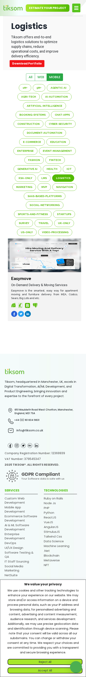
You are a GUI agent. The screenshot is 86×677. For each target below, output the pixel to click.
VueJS (48, 522)
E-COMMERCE (32, 141)
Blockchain (51, 555)
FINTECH (55, 160)
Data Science (54, 541)
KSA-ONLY (25, 178)
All (30, 77)
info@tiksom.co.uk (29, 430)
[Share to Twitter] (21, 314)
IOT (69, 168)
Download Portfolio (27, 63)
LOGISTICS (63, 178)
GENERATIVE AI (27, 168)
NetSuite (11, 575)
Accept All (45, 670)
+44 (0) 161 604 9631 (26, 420)
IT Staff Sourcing (17, 561)
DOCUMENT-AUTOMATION (44, 132)
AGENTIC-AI (58, 87)
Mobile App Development (15, 509)
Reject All (45, 662)
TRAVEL (43, 223)
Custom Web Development (15, 500)
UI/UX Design (14, 548)
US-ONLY (27, 232)
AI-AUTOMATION (56, 96)
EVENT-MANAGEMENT (57, 150)
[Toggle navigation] (76, 8)
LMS (44, 178)
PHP (46, 508)
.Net (47, 551)
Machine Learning (56, 546)
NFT (46, 565)
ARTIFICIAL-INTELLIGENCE (44, 105)
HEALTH (52, 168)
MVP (44, 187)
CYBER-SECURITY (60, 123)
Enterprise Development (15, 536)
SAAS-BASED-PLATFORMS (45, 196)
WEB (40, 77)
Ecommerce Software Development (21, 518)
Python (49, 513)
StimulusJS (52, 532)
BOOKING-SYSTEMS (32, 114)
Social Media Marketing (14, 568)
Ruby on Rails (53, 498)
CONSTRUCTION (28, 123)
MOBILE (54, 77)
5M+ (39, 87)
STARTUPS (64, 214)
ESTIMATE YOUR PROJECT (47, 8)
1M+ (25, 87)
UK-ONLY (64, 223)
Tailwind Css (53, 536)
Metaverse (52, 560)
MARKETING (24, 187)
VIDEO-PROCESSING (55, 232)
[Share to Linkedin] (28, 314)
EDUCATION (58, 141)
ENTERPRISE (25, 150)
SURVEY (24, 223)
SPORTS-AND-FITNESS (33, 214)
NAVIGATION (64, 187)
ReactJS (50, 517)
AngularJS (51, 527)
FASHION (34, 160)
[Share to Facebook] (14, 314)
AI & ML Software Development (17, 527)
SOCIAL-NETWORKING (45, 205)
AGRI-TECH (28, 96)
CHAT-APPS (62, 114)
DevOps (10, 543)
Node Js (50, 503)
